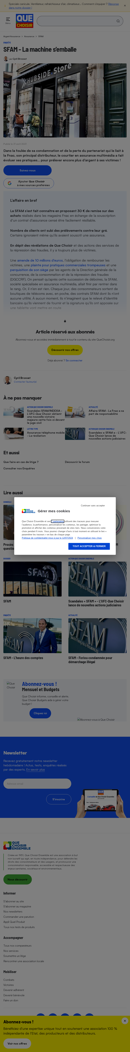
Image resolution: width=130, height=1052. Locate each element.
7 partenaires (57, 521)
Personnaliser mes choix (90, 538)
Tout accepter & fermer (89, 546)
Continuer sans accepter (93, 505)
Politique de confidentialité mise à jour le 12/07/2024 (47, 538)
